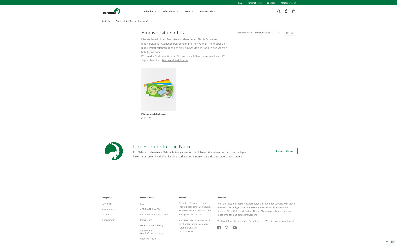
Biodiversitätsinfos (124, 21)
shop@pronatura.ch (192, 223)
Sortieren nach (244, 32)
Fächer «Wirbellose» (153, 114)
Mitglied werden (288, 2)
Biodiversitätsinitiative (175, 60)
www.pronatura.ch (284, 221)
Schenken (149, 11)
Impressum (146, 219)
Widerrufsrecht (148, 238)
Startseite (106, 21)
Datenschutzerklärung (151, 225)
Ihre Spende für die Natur (162, 146)
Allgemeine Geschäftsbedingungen (152, 232)
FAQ (240, 2)
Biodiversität (206, 11)
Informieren (169, 11)
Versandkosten (255, 2)
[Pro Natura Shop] (111, 11)
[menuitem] (286, 11)
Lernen (187, 11)
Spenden (271, 2)
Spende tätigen (284, 151)
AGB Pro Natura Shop (151, 209)
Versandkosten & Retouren (154, 214)
